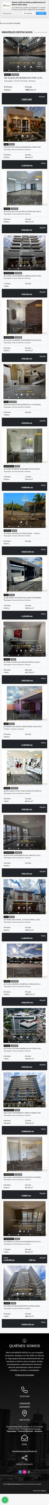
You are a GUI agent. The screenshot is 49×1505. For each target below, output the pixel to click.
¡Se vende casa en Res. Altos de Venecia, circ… (22, 920)
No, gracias (28, 13)
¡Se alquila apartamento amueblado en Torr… (23, 276)
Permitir (41, 13)
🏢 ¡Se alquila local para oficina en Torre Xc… (23, 791)
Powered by (6, 13)
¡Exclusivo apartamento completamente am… (22, 1113)
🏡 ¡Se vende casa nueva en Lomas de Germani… (23, 598)
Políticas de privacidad (24, 1375)
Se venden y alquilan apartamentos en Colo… (22, 1242)
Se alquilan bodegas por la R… (24, 78)
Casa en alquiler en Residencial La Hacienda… (23, 405)
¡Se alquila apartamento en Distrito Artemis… (23, 1177)
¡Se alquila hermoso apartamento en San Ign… (23, 340)
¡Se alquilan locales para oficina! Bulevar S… (23, 211)
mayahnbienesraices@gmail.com (24, 1451)
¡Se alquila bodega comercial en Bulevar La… (22, 984)
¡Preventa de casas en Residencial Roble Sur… (23, 147)
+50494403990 (24, 1403)
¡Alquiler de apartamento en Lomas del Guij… (22, 855)
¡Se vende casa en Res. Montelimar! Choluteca (23, 726)
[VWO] (11, 13)
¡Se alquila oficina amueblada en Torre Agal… (23, 1048)
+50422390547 (24, 1407)
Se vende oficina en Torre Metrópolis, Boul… (22, 662)
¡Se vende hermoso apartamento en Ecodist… (22, 469)
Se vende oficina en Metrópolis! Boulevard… (22, 1306)
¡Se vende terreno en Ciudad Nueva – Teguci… (22, 533)
